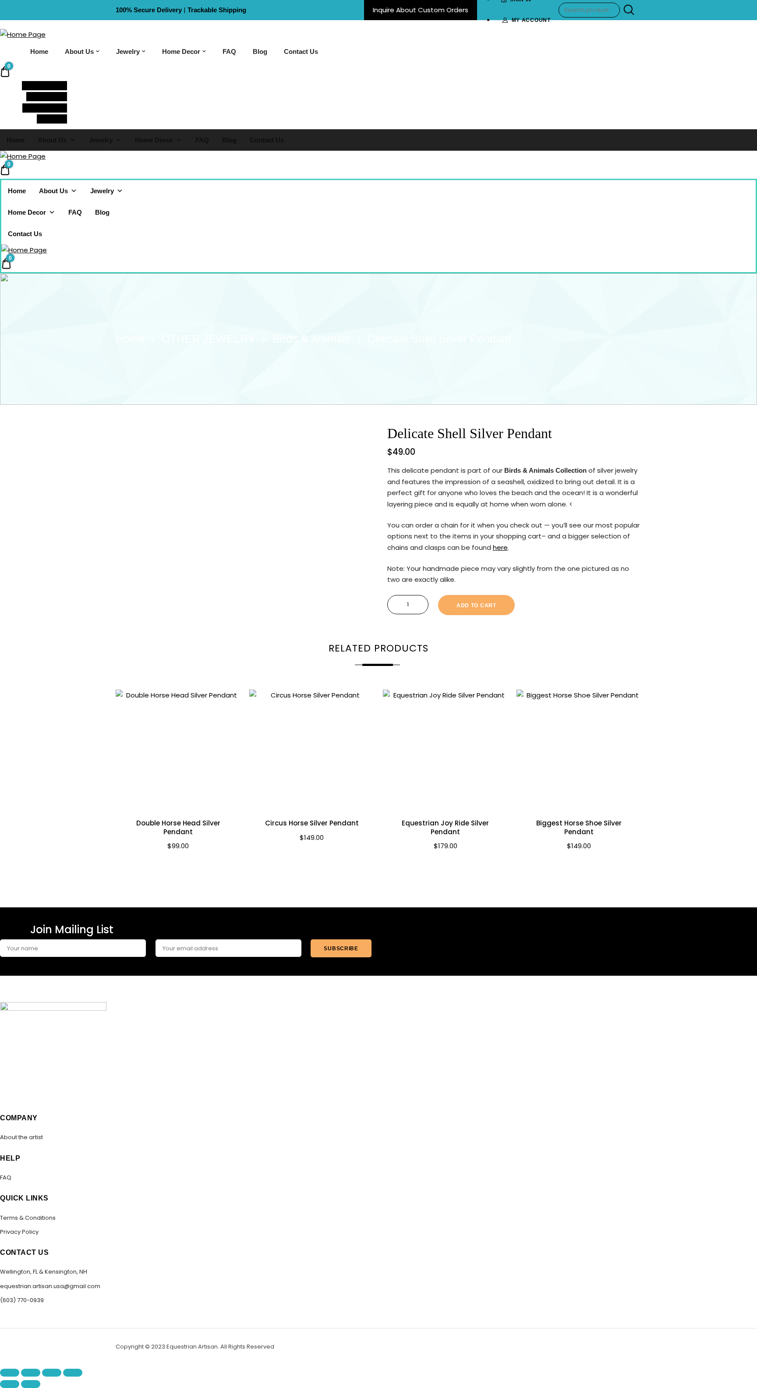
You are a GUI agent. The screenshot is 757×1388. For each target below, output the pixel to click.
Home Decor (181, 51)
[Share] (51, 1373)
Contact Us (301, 51)
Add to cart (476, 605)
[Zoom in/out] (9, 1373)
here (500, 547)
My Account (531, 20)
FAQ (229, 51)
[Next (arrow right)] (30, 1384)
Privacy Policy (19, 1232)
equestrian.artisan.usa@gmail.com (50, 1286)
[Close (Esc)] (72, 1373)
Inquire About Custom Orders (420, 9)
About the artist (21, 1137)
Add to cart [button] (178, 866)
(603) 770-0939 (22, 1300)
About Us (79, 51)
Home (39, 51)
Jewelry (128, 51)
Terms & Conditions (28, 1218)
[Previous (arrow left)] (9, 1384)
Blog (260, 51)
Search (628, 10)
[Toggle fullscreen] (30, 1373)
